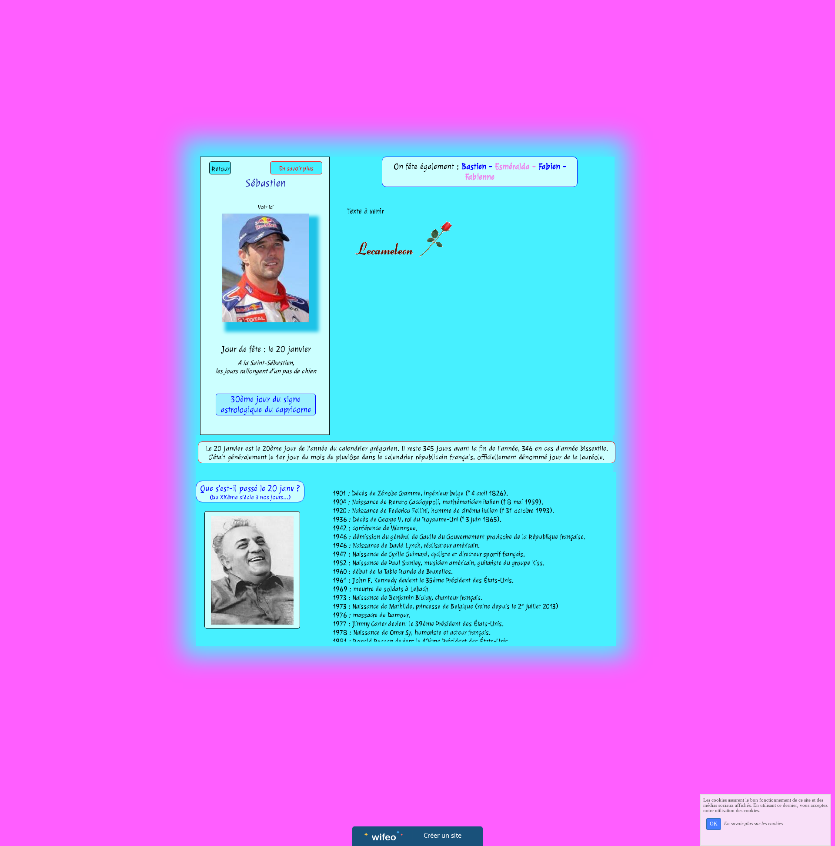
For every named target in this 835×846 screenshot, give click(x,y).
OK (714, 824)
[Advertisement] (417, 65)
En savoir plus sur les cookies (753, 823)
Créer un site (442, 835)
